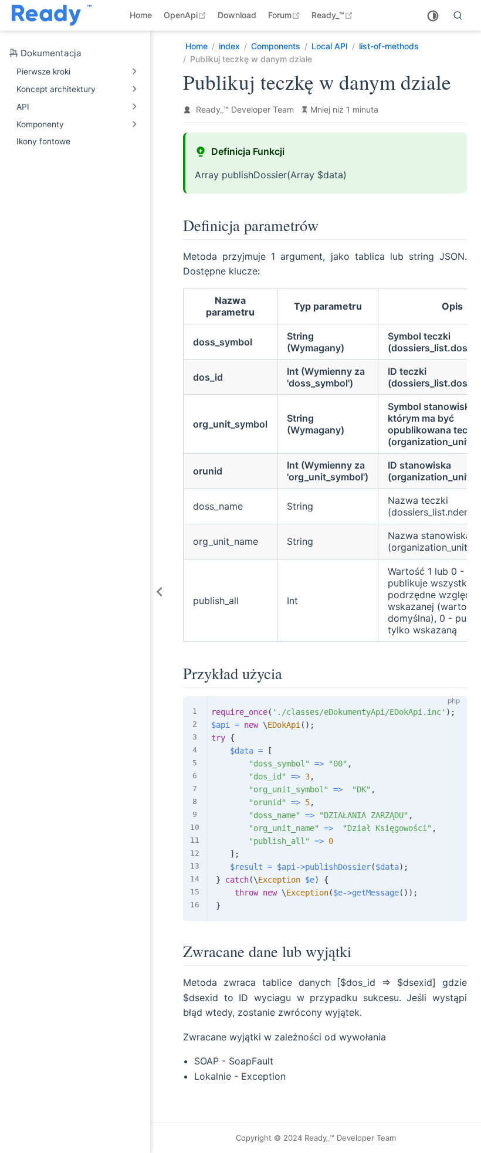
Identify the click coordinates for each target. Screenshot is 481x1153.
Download (237, 15)
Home (141, 15)
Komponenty (40, 124)
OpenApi (186, 15)
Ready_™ (333, 15)
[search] (458, 15)
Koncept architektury (56, 89)
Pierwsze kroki (43, 71)
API (22, 106)
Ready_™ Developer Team (245, 109)
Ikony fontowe (43, 141)
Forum (285, 15)
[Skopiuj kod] (451, 711)
